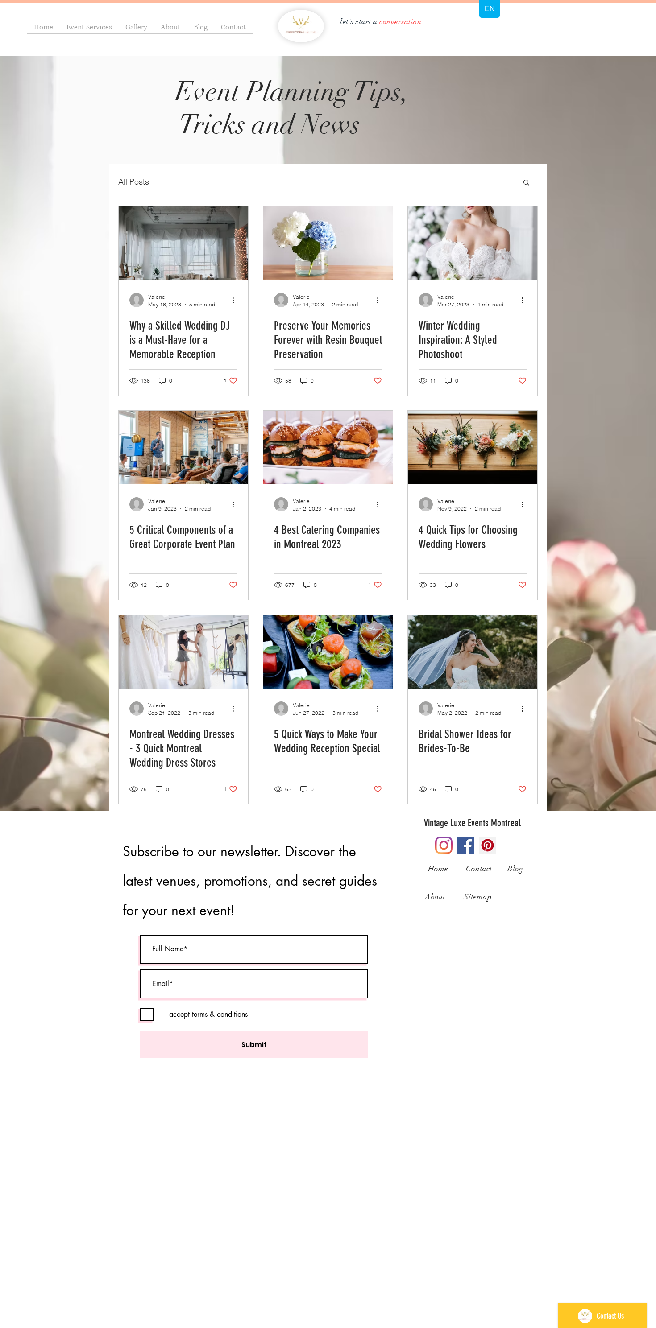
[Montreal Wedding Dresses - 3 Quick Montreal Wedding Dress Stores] (183, 652)
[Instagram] (444, 845)
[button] (526, 183)
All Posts (133, 182)
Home (438, 869)
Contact (479, 869)
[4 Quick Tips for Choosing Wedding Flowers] (472, 447)
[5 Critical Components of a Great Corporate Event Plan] (183, 447)
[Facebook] (465, 845)
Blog (515, 869)
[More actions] (236, 300)
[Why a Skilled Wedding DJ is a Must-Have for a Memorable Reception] (183, 243)
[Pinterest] (487, 845)
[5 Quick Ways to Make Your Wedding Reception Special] (328, 652)
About (435, 897)
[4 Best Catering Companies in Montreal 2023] (328, 447)
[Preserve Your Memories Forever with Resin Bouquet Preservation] (328, 243)
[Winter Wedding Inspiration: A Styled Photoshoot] (472, 243)
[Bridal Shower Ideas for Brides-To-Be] (472, 652)
